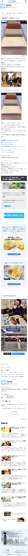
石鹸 (17, 376)
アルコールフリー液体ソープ (8, 144)
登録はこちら (7, 206)
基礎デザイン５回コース (7, 142)
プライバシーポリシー (20, 550)
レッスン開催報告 (5, 370)
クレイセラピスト (18, 372)
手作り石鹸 (19, 374)
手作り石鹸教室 (5, 376)
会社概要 (7, 550)
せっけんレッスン (5, 372)
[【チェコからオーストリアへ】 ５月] (14, 338)
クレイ (12, 372)
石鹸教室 (21, 376)
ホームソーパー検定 (6, 150)
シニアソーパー (12, 374)
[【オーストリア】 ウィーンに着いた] (14, 312)
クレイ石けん (4, 374)
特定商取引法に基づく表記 (20, 552)
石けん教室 (12, 376)
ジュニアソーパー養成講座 (7, 152)
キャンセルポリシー (7, 552)
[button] (25, 285)
